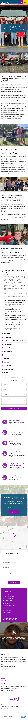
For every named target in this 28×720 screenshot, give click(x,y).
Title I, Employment (9, 344)
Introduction (7, 333)
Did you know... (7, 337)
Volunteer (3, 680)
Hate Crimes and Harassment (11, 355)
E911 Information (8, 372)
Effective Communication (10, 347)
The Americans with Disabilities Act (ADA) (15, 340)
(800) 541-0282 (10, 598)
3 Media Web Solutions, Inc (2, 716)
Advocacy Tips (7, 365)
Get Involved (4, 673)
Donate (25, 2)
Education (6, 358)
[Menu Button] (21, 2)
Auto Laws (6, 362)
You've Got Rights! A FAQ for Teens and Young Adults (14, 271)
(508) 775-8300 (10, 596)
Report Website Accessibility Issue (23, 717)
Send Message (13, 408)
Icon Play (14, 632)
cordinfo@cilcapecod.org (9, 605)
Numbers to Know (8, 369)
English (5, 669)
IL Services (13, 512)
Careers (3, 676)
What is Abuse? (8, 351)
